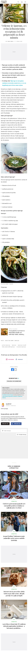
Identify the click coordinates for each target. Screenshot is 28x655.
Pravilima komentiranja (7, 394)
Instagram (11, 359)
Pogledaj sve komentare (14, 381)
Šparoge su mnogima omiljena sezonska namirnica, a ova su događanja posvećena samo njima (14, 83)
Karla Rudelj (11, 41)
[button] (25, 2)
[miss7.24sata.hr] (4, 2)
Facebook (20, 359)
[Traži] (18, 2)
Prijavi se (5, 423)
